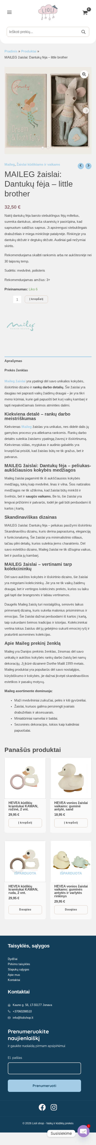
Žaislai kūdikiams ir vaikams (38, 164)
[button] (84, 74)
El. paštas (15, 1058)
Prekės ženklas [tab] (16, 370)
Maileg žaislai (14, 381)
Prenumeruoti (44, 1085)
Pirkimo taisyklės (19, 964)
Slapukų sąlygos (18, 969)
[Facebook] (42, 1107)
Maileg (9, 164)
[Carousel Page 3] (53, 147)
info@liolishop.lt (23, 1017)
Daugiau (25, 909)
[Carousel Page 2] (48, 147)
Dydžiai (12, 959)
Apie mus (14, 974)
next (86, 110)
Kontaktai (14, 980)
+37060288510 (22, 1011)
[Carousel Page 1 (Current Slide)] (42, 147)
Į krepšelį (36, 299)
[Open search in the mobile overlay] (48, 32)
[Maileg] (21, 326)
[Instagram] (53, 1107)
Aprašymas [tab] (13, 361)
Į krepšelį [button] (25, 822)
